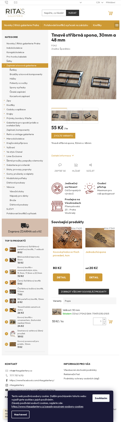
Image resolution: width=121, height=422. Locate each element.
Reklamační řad (72, 374)
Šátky (9, 61)
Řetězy (13, 69)
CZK (98, 2)
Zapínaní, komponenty (18, 129)
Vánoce (10, 186)
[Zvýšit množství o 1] (104, 319)
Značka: (60, 48)
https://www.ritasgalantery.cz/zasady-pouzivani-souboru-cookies (47, 406)
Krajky (9, 113)
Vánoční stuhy (17, 191)
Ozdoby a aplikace (16, 109)
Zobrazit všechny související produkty (84, 291)
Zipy (8, 100)
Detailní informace (61, 155)
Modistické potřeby (16, 178)
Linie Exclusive (14, 156)
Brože (13, 200)
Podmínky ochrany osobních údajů (81, 378)
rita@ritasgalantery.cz (21, 370)
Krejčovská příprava (17, 143)
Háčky (13, 78)
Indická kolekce (14, 47)
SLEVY (10, 208)
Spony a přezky (18, 87)
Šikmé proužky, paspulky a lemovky (24, 160)
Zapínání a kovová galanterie (21, 65)
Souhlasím (101, 398)
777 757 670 (16, 375)
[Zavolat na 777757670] (9, 2)
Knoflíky (10, 104)
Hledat (73, 12)
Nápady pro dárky (19, 195)
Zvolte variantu (63, 135)
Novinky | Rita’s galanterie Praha (23, 43)
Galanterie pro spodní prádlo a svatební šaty (22, 124)
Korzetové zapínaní (20, 96)
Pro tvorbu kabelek (16, 56)
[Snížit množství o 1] (104, 323)
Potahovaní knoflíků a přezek (21, 213)
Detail (61, 277)
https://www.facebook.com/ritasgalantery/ (32, 380)
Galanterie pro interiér (18, 164)
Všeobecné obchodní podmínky (80, 369)
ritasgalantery (17, 385)
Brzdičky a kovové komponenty (26, 74)
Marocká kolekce (15, 138)
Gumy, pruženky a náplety (20, 173)
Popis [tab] (68, 300)
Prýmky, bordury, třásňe (19, 118)
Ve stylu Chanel (14, 151)
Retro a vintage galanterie (20, 134)
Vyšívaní (10, 147)
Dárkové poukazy (15, 182)
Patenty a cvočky (19, 83)
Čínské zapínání (18, 91)
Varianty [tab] (57, 300)
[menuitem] (21, 25)
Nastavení (20, 414)
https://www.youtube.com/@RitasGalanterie (32, 389)
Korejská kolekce (15, 52)
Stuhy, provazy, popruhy (19, 169)
